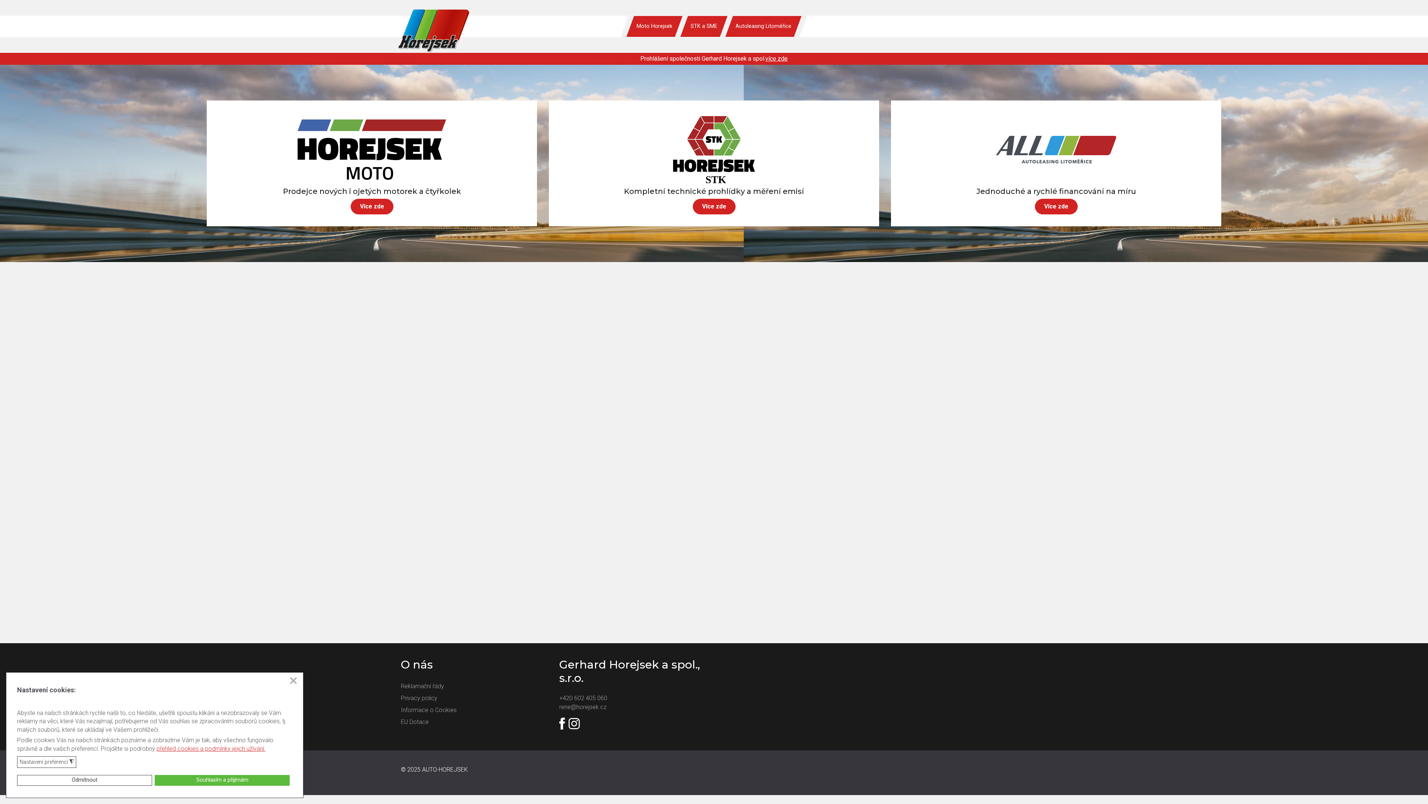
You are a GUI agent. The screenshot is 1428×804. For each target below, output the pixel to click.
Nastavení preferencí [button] (47, 762)
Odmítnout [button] (84, 780)
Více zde (372, 206)
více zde (776, 58)
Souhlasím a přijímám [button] (222, 780)
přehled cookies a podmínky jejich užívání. (211, 748)
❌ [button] (293, 681)
